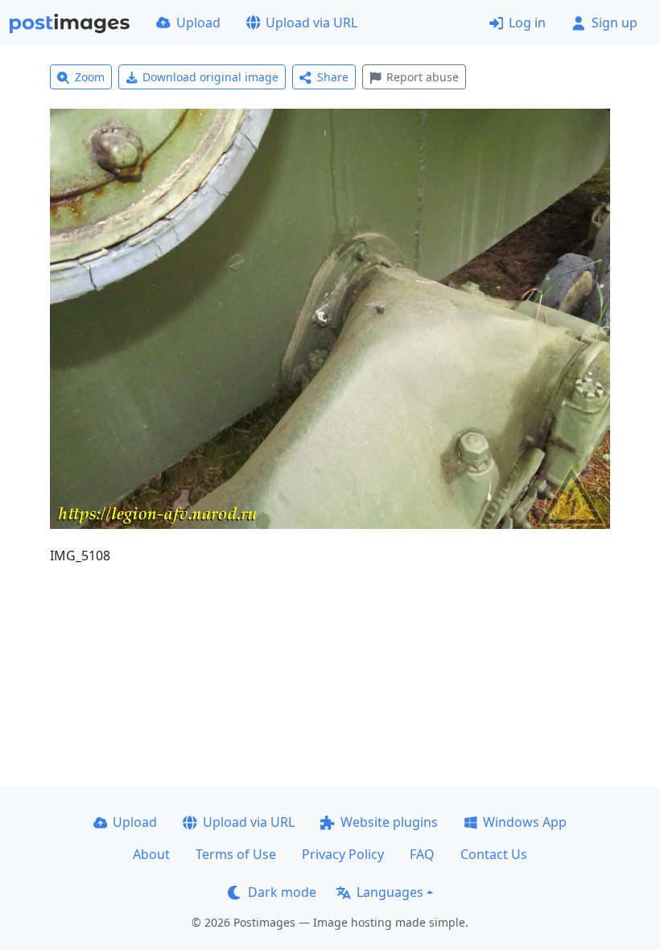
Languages (390, 892)
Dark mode (282, 892)
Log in (527, 22)
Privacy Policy (343, 854)
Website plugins (389, 822)
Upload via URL (311, 22)
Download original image (210, 77)
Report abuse (422, 77)
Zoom (90, 77)
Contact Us (493, 854)
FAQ (422, 854)
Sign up (614, 22)
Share (333, 77)
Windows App (525, 822)
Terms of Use (236, 854)
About (151, 854)
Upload (198, 22)
